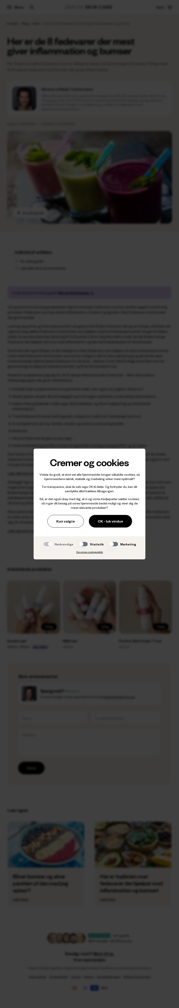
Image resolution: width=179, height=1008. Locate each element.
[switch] (83, 544)
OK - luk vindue (110, 521)
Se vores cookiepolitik (89, 552)
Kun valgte (65, 521)
